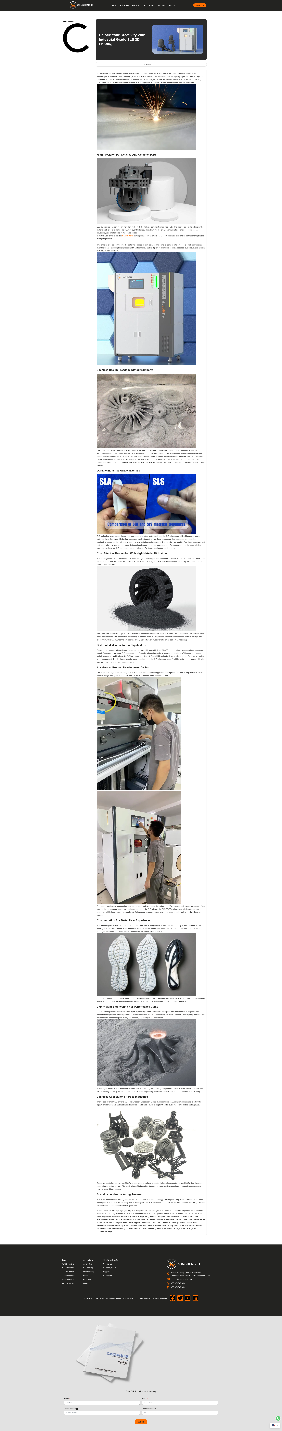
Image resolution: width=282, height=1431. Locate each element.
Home (113, 5)
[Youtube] (187, 1298)
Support (172, 5)
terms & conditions (160, 1298)
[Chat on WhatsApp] (278, 1420)
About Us (161, 5)
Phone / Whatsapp (71, 1409)
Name (66, 1399)
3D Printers (124, 5)
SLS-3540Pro (127, 236)
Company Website (149, 1409)
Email (144, 1399)
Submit (141, 1422)
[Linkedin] (195, 1298)
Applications (149, 5)
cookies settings (143, 1298)
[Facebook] (172, 1298)
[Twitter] (180, 1298)
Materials (136, 5)
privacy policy (129, 1298)
